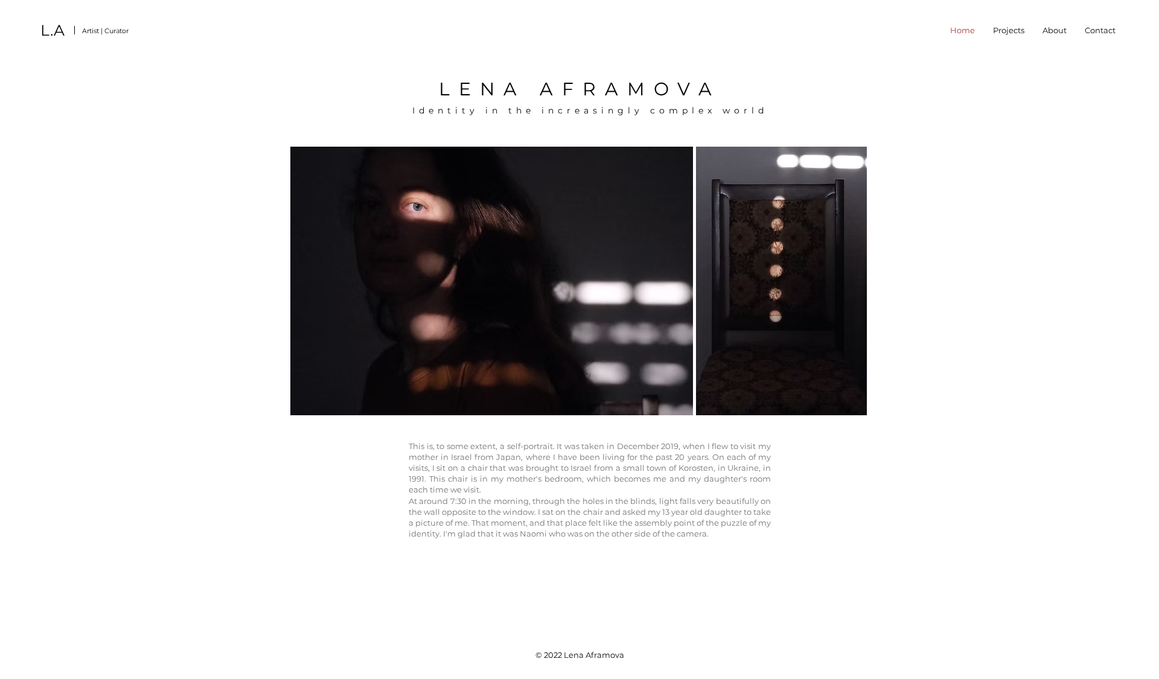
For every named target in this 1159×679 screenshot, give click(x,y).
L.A (52, 30)
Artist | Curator (105, 31)
